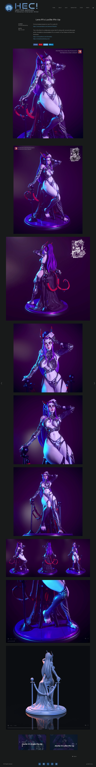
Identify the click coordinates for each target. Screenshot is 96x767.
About (60, 7)
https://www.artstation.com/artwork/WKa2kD (45, 26)
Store (81, 7)
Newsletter (73, 7)
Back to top (90, 764)
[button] (74, 756)
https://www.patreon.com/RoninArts (42, 36)
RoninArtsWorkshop (23, 25)
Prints (87, 7)
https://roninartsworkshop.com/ (41, 39)
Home (54, 7)
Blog (66, 7)
